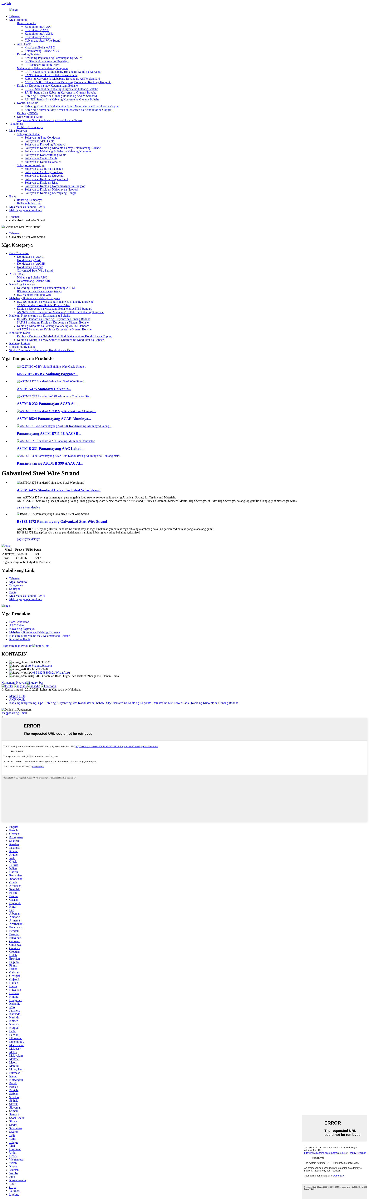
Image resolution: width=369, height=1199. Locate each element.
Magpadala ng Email (14, 713)
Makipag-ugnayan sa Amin (25, 210)
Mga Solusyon (18, 130)
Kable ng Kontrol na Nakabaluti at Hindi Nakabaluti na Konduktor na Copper (72, 106)
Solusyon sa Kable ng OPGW (43, 161)
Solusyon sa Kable (28, 134)
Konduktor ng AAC (37, 30)
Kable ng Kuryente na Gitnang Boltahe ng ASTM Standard (61, 96)
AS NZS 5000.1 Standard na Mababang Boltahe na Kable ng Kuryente (68, 82)
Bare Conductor (26, 23)
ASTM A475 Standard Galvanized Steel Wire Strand (59, 490)
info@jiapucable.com (39, 665)
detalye (35, 507)
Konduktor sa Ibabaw (91, 703)
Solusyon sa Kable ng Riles (41, 182)
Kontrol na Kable (27, 103)
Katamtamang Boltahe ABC (42, 51)
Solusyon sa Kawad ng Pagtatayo (45, 144)
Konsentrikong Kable (30, 116)
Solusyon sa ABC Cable (39, 141)
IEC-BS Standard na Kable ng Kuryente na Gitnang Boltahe (61, 89)
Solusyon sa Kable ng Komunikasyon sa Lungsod (55, 186)
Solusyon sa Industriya (30, 165)
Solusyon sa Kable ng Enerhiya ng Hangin (50, 193)
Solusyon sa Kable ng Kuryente (44, 175)
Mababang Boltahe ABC (40, 47)
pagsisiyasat (24, 507)
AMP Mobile (17, 699)
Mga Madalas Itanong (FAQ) (27, 206)
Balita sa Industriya (28, 203)
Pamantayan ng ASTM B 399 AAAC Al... (50, 463)
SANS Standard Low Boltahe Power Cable (51, 75)
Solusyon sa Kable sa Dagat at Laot (46, 179)
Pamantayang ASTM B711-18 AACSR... (49, 433)
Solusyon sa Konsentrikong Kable (45, 154)
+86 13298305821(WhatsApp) (51, 672)
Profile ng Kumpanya (30, 127)
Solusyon (15, 588)
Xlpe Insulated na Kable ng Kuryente (128, 703)
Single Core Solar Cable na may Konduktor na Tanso (49, 120)
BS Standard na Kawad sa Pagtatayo (47, 61)
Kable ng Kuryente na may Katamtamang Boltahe (47, 85)
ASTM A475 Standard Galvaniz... (44, 389)
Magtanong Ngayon (14, 682)
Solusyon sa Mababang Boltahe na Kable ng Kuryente (58, 151)
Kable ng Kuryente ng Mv (60, 703)
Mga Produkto (18, 19)
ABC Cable (24, 44)
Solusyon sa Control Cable (41, 158)
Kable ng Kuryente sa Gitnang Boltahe (214, 703)
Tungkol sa (16, 123)
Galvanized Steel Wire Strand (42, 40)
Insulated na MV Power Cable (171, 703)
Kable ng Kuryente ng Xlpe (26, 703)
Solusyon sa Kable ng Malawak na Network (51, 189)
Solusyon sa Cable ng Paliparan (44, 168)
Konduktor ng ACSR (38, 37)
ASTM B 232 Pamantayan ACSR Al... (47, 404)
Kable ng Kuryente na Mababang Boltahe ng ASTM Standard (62, 78)
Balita (12, 196)
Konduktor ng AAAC (38, 26)
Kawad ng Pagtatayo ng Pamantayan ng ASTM (53, 57)
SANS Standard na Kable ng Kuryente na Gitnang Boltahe (60, 92)
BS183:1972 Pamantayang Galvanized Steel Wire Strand (62, 521)
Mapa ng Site (17, 696)
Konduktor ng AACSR (39, 33)
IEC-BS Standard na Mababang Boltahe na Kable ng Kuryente (63, 71)
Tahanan (14, 16)
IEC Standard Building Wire (42, 64)
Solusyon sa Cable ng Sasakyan (44, 172)
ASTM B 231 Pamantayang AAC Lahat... (50, 448)
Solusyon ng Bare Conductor (42, 137)
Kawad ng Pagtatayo (29, 54)
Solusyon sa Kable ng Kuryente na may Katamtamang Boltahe (63, 148)
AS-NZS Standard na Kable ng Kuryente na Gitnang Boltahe (62, 99)
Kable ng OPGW (27, 113)
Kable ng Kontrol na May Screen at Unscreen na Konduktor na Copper (68, 109)
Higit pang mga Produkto (17, 645)
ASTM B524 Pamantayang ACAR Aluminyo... (54, 419)
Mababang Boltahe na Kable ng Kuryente (42, 68)
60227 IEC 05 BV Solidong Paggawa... (47, 374)
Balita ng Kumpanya (29, 200)
